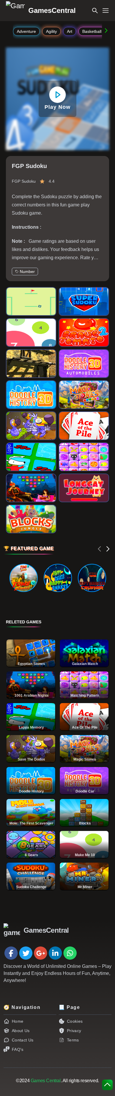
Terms (73, 1040)
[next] (107, 548)
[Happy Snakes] (58, 578)
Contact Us (23, 1040)
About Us (21, 1030)
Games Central (46, 1080)
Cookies (75, 1021)
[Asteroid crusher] (92, 578)
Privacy (74, 1030)
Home (17, 1021)
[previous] (99, 548)
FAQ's (18, 1049)
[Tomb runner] (23, 578)
